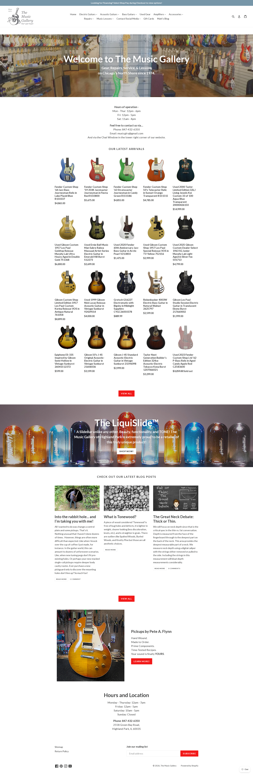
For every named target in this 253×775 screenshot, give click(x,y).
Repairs (88, 18)
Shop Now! (126, 451)
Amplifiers (159, 14)
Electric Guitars (87, 14)
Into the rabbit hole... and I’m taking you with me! (75, 518)
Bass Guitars (128, 14)
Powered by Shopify (189, 765)
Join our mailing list (137, 746)
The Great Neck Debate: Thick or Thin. (173, 518)
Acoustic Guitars (109, 14)
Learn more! (142, 661)
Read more (61, 579)
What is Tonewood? (120, 516)
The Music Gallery (168, 765)
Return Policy (62, 751)
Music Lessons (104, 18)
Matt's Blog (163, 18)
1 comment (75, 579)
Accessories (175, 14)
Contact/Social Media (127, 18)
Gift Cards (148, 18)
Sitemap (59, 746)
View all (126, 393)
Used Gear (145, 14)
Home (73, 14)
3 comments (174, 568)
